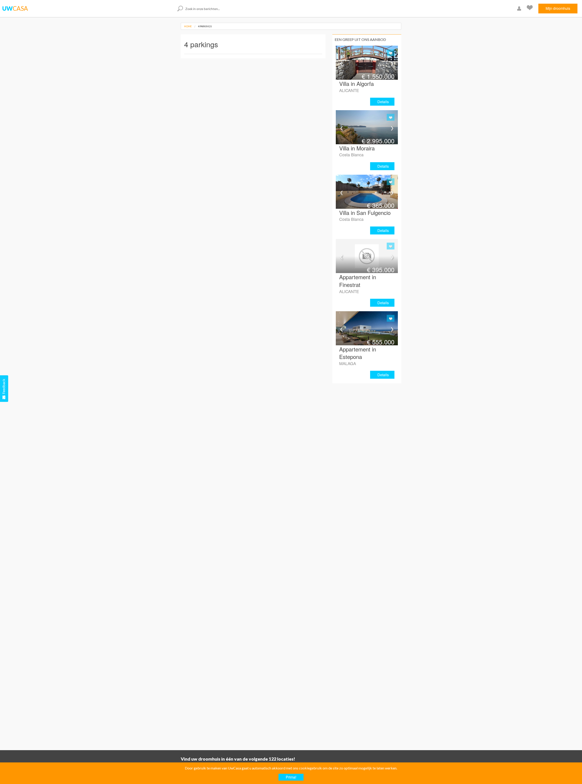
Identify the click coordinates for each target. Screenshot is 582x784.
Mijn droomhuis (558, 8)
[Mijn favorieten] (530, 8)
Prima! (291, 777)
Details (383, 101)
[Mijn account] (519, 8)
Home (188, 26)
